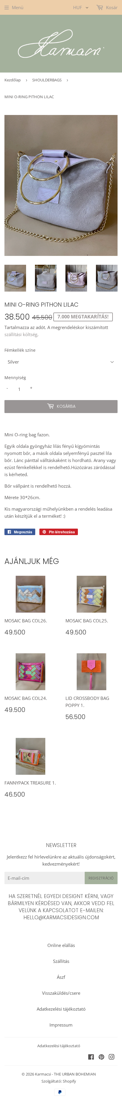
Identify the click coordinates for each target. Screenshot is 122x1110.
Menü (17, 7)
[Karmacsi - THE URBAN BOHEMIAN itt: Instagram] (112, 1057)
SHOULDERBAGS (47, 80)
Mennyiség (15, 377)
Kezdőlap (12, 80)
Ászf (61, 977)
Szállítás (61, 961)
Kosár (111, 7)
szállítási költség (20, 334)
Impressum (61, 1025)
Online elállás (61, 945)
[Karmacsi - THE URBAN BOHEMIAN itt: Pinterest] (101, 1057)
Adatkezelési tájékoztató (61, 1009)
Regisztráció (101, 878)
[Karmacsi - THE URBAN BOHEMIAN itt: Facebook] (91, 1057)
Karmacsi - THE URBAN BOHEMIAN (65, 1074)
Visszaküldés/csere (61, 993)
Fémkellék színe (20, 350)
